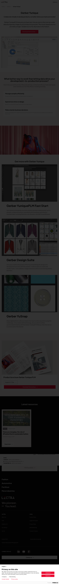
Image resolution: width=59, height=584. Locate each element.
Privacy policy (14, 579)
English (4, 566)
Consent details (5, 579)
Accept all (48, 572)
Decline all (48, 575)
